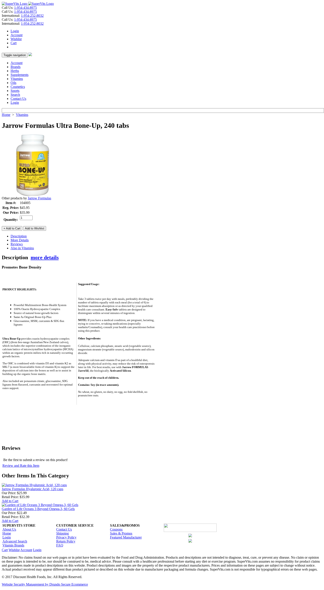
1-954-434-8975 (25, 7)
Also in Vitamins (22, 248)
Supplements (19, 75)
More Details (20, 240)
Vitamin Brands (13, 545)
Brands (15, 67)
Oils (13, 83)
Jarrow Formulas (39, 198)
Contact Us (18, 98)
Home (6, 115)
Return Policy (65, 541)
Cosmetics (18, 87)
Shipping (62, 533)
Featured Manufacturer (126, 537)
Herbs (15, 71)
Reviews (17, 244)
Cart (14, 43)
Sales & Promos (121, 533)
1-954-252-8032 (32, 15)
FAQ (59, 545)
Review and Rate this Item (20, 465)
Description (19, 236)
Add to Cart (10, 501)
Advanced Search (14, 541)
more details (45, 257)
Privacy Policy (66, 537)
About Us (9, 529)
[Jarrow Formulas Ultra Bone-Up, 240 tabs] (32, 195)
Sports (15, 91)
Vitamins (17, 79)
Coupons (116, 529)
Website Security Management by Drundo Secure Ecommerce (45, 584)
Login (15, 31)
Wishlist (16, 39)
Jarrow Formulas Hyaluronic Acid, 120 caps (32, 489)
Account (16, 35)
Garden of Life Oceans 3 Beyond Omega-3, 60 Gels (38, 509)
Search (15, 94)
